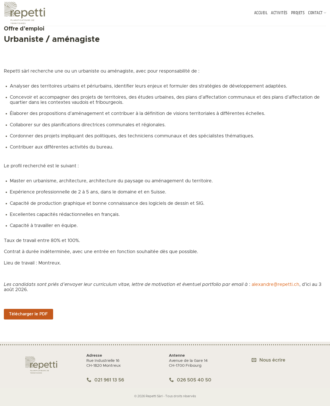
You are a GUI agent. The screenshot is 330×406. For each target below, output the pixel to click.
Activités (279, 13)
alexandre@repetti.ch (275, 284)
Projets (298, 13)
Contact (315, 13)
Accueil (261, 13)
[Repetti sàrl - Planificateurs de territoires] (29, 13)
